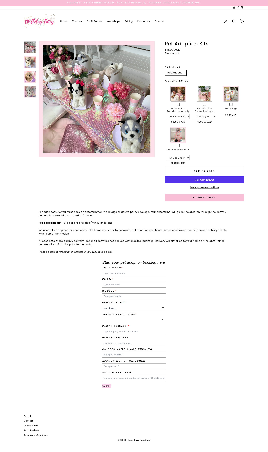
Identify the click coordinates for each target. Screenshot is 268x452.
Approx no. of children (123, 361)
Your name (112, 267)
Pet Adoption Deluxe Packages (204, 110)
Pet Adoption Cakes (178, 149)
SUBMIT (106, 386)
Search (27, 416)
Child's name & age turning (127, 349)
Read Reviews (31, 430)
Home (64, 21)
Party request (115, 337)
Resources (143, 21)
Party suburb (116, 326)
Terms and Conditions (36, 435)
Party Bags (231, 108)
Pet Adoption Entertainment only (178, 110)
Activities (172, 67)
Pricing (129, 21)
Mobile (109, 291)
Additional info (116, 372)
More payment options (204, 187)
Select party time (119, 314)
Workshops (113, 21)
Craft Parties (94, 21)
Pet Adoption (175, 72)
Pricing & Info (31, 425)
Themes (77, 21)
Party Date (113, 302)
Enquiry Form (204, 197)
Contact (160, 21)
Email (108, 279)
